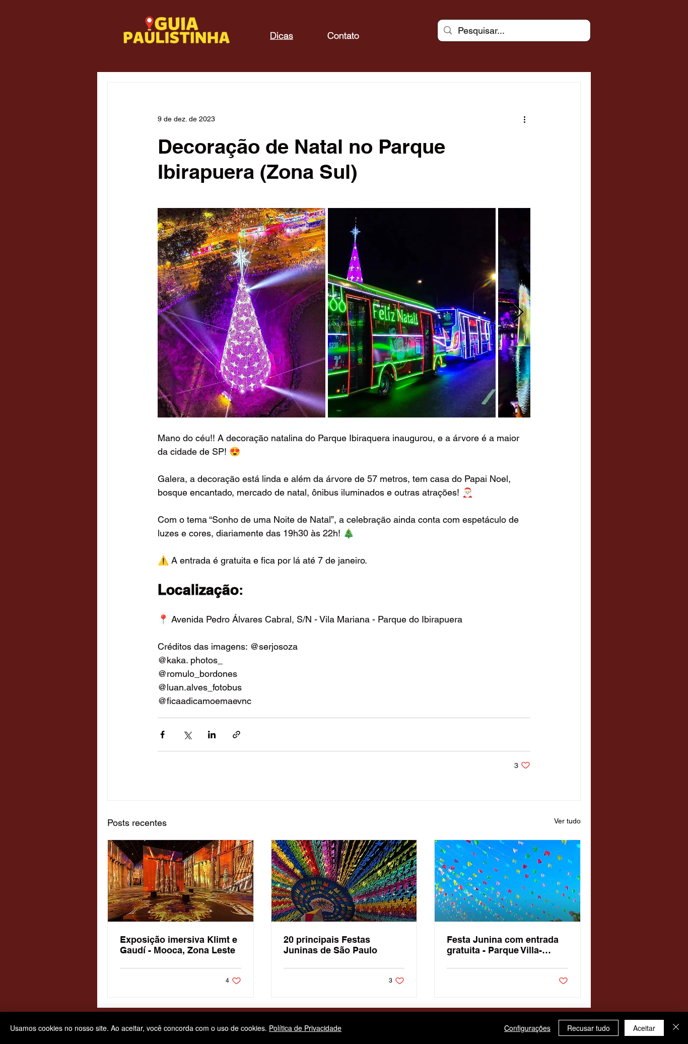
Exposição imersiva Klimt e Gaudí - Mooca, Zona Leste (178, 944)
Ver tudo (567, 821)
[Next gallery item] (518, 313)
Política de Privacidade (305, 1028)
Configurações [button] (527, 1028)
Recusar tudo (588, 1028)
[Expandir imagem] (241, 312)
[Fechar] (676, 1028)
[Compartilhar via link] (236, 734)
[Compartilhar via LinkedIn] (212, 734)
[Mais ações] (524, 119)
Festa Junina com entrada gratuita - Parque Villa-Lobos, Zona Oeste (503, 944)
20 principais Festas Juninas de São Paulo (330, 944)
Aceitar (644, 1028)
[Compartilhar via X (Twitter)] (187, 734)
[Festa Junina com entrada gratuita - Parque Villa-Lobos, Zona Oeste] (507, 881)
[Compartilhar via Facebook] (162, 734)
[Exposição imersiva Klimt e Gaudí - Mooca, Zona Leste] (180, 881)
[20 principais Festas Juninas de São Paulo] (344, 881)
